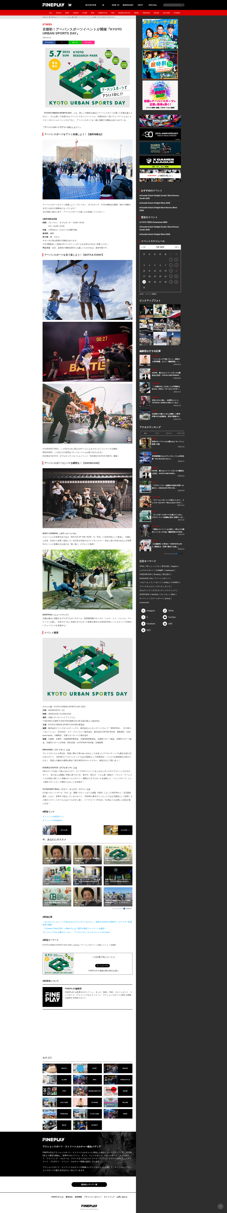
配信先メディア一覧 (89, 1184)
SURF (67, 13)
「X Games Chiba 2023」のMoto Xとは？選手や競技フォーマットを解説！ (74, 928)
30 (176, 282)
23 (176, 276)
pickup (76, 945)
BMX (92, 13)
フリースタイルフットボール (151, 586)
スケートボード (157, 598)
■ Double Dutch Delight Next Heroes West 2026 (158, 209)
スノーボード (156, 582)
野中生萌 (165, 566)
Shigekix (174, 566)
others (47, 24)
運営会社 (69, 1197)
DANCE (76, 13)
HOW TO (115, 5)
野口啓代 (166, 574)
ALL (50, 13)
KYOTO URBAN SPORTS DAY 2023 (57, 945)
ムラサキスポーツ (147, 570)
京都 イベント (102, 945)
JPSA (142, 566)
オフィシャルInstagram (52, 820)
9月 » (177, 247)
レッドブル (155, 566)
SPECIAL (153, 5)
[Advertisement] (67, 1035)
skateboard (169, 570)
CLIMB (84, 13)
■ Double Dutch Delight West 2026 (155, 203)
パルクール (144, 582)
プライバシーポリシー (93, 1197)
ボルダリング (145, 590)
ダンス (167, 586)
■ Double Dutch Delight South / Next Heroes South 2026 (159, 197)
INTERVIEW (90, 5)
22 (171, 276)
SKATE (58, 13)
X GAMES (175, 582)
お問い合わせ (122, 1197)
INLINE (156, 13)
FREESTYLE (102, 13)
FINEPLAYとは (57, 1197)
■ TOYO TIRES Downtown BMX (153, 222)
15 (171, 271)
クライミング (170, 590)
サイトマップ (109, 1197)
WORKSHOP (128, 5)
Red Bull (154, 594)
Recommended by (117, 908)
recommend (144, 602)
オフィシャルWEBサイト (53, 817)
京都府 (113, 945)
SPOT (140, 5)
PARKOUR (146, 13)
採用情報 (78, 1197)
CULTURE (166, 13)
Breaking (157, 574)
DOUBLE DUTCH (124, 13)
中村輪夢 (159, 570)
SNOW (136, 13)
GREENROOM (146, 574)
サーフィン (144, 598)
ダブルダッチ (157, 590)
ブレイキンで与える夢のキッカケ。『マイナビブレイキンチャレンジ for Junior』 (77, 932)
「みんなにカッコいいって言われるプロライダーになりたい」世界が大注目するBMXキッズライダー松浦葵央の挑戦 (87, 923)
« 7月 (143, 247)
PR (147, 566)
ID (103, 5)
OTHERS (177, 13)
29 (171, 282)
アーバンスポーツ (88, 945)
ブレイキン (164, 594)
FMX (112, 13)
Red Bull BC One (146, 578)
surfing (165, 582)
